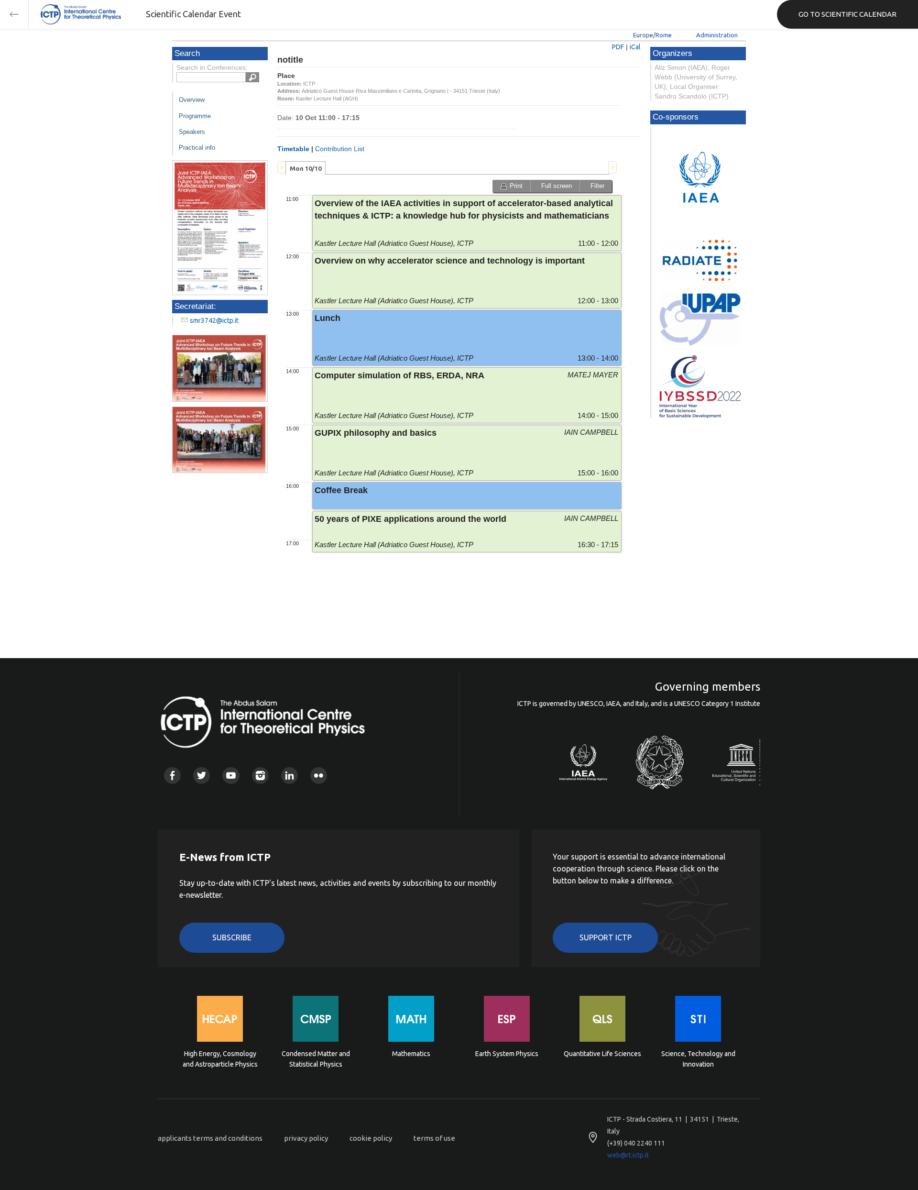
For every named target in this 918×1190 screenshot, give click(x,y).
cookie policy (371, 1138)
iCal (635, 47)
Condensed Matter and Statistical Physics (316, 1059)
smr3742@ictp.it (214, 320)
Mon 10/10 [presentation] (305, 168)
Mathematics (411, 1054)
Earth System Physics (506, 1054)
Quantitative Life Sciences (602, 1054)
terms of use (434, 1138)
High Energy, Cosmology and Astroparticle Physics (220, 1059)
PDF (618, 47)
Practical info (197, 147)
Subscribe (231, 937)
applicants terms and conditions (210, 1138)
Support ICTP (605, 937)
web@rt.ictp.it (628, 1155)
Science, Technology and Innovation (698, 1059)
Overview (192, 99)
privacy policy (306, 1138)
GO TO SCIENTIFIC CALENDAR (847, 14)
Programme (195, 116)
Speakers (192, 131)
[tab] (305, 168)
